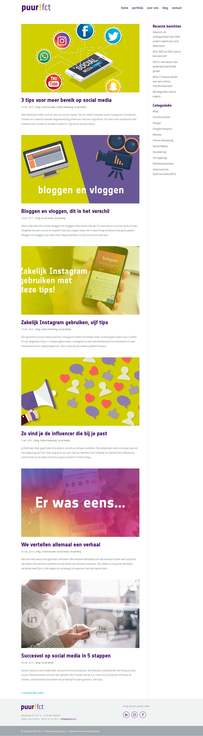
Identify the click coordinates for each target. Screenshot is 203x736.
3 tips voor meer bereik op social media (66, 100)
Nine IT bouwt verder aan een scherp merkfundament (165, 81)
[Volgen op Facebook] (143, 714)
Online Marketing (64, 107)
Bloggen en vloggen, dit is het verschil (65, 211)
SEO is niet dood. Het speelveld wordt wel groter (165, 66)
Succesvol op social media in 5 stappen (66, 656)
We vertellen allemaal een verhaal (60, 544)
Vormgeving (160, 157)
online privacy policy (55, 731)
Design (157, 123)
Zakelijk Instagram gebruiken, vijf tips (64, 322)
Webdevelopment (163, 163)
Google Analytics (162, 128)
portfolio (137, 8)
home (124, 8)
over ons (152, 8)
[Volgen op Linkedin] (126, 714)
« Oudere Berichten (32, 693)
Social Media (80, 107)
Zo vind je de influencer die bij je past (64, 433)
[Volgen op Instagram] (134, 714)
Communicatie (48, 107)
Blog (38, 107)
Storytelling (60, 218)
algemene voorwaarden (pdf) (84, 731)
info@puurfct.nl (68, 718)
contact (177, 8)
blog (165, 8)
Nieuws (157, 134)
